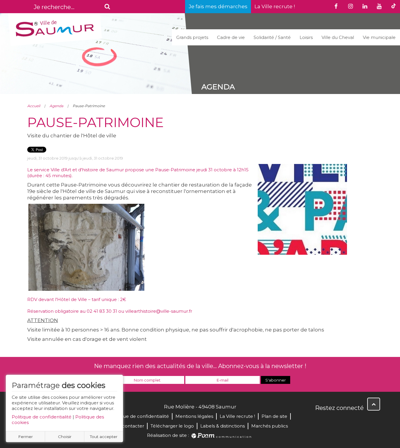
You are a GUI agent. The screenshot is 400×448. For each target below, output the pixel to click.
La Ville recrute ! (274, 6)
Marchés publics (269, 426)
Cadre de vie (231, 37)
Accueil (33, 106)
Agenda (56, 106)
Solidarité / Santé (272, 37)
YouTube (346, 420)
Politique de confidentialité (41, 417)
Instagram (358, 420)
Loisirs (306, 37)
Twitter (333, 420)
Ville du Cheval (338, 37)
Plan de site (274, 416)
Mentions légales (194, 416)
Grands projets (192, 37)
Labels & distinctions (222, 426)
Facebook (320, 420)
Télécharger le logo (172, 426)
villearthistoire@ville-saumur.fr (158, 311)
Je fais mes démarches (218, 6)
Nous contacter (126, 426)
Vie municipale (379, 37)
